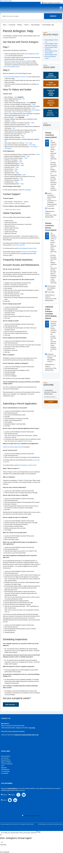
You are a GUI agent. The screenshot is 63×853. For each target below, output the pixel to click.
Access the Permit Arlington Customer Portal (16, 77)
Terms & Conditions (13, 824)
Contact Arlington (30, 824)
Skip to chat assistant (6, 1)
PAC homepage (27, 190)
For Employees (5, 771)
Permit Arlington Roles (51, 54)
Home (4, 25)
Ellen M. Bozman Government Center (13, 725)
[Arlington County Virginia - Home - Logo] (12, 7)
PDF (23, 99)
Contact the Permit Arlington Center (51, 93)
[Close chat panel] (2, 842)
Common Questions (7, 764)
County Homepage (4, 824)
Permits (26, 25)
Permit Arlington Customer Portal (27, 248)
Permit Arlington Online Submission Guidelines (19, 61)
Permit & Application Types (51, 103)
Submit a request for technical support (14, 203)
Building (19, 25)
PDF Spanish (27, 112)
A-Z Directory (5, 758)
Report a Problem (6, 762)
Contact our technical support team (12, 447)
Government (12, 25)
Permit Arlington (35, 25)
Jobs (2, 765)
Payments (4, 767)
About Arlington (5, 756)
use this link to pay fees (18, 245)
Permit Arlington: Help (51, 83)
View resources (10, 704)
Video (15, 97)
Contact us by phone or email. (13, 209)
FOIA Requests (5, 769)
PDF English (19, 112)
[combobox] (52, 3)
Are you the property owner (11, 66)
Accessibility (4, 773)
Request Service (5, 760)
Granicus (61, 824)
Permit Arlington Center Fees (50, 113)
